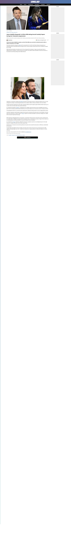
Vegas (23, 113)
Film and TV (37, 4)
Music (25, 4)
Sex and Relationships (18, 135)
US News (10, 135)
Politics (48, 4)
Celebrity (43, 4)
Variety (14, 121)
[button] (47, 40)
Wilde (20, 45)
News (21, 4)
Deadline (21, 101)
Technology (30, 4)
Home (7, 30)
